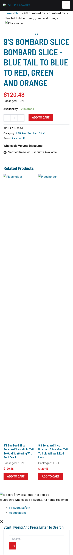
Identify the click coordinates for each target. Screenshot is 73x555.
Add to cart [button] (15, 476)
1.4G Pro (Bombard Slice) (30, 133)
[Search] (12, 545)
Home (8, 13)
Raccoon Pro (19, 138)
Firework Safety (19, 507)
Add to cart (40, 117)
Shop (17, 13)
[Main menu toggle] (66, 5)
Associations (18, 512)
